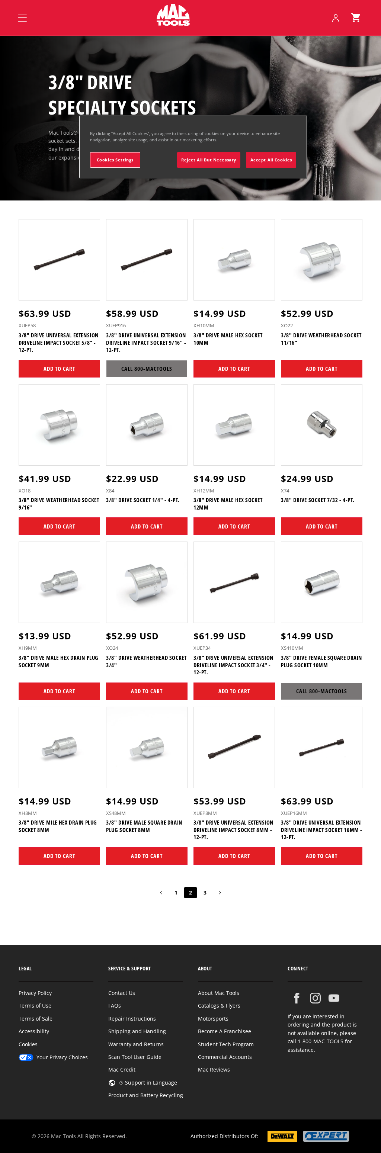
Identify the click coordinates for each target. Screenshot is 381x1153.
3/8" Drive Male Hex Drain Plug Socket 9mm (59, 661)
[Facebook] (297, 998)
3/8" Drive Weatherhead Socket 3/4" (146, 661)
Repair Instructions (132, 1018)
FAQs (114, 1005)
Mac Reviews (214, 1069)
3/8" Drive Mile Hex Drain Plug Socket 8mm (58, 826)
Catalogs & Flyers (219, 1005)
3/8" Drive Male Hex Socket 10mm (228, 339)
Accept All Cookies (271, 160)
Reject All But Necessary (208, 160)
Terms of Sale (35, 1018)
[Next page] (219, 892)
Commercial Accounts (225, 1056)
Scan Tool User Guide (134, 1056)
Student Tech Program (226, 1044)
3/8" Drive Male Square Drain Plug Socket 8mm (144, 826)
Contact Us (121, 992)
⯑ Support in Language (148, 1082)
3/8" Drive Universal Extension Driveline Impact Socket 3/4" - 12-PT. (233, 665)
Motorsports (213, 1018)
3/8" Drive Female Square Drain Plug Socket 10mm (321, 661)
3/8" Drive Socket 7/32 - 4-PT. (318, 500)
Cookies (28, 1044)
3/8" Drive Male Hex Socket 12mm (228, 504)
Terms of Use (35, 1005)
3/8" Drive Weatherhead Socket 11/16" (321, 339)
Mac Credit (121, 1069)
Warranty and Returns (136, 1044)
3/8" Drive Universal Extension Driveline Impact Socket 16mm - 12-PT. (321, 830)
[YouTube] (334, 998)
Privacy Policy (35, 992)
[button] (356, 18)
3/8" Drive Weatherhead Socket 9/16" (59, 504)
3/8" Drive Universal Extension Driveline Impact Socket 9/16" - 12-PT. (146, 342)
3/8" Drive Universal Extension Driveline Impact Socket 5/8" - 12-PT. (59, 342)
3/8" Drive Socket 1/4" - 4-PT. (143, 500)
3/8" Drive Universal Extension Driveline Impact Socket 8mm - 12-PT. (233, 830)
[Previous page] (161, 892)
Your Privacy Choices (62, 1057)
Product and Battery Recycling (145, 1095)
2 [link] (190, 892)
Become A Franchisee (224, 1031)
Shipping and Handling (137, 1031)
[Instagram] (315, 998)
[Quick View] (89, 291)
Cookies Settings (115, 160)
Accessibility (34, 1031)
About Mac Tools (218, 992)
